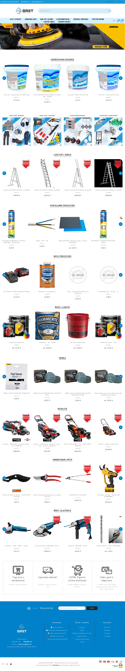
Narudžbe (107, 630)
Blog (82, 630)
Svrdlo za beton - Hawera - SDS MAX (78, 546)
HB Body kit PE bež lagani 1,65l (108, 292)
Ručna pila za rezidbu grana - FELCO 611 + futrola (78, 496)
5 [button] (66, 46)
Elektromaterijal (47, 116)
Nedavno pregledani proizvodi (82, 633)
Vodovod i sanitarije (78, 116)
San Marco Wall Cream (16, 342)
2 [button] (58, 46)
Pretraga (109, 11)
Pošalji (92, 608)
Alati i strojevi (108, 116)
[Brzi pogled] (11, 78)
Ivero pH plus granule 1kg (108, 95)
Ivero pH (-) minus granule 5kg (78, 95)
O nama (82, 642)
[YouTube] (10, 664)
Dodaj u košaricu (22, 78)
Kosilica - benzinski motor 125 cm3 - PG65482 (47, 445)
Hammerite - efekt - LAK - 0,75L (77, 342)
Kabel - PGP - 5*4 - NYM (16, 241)
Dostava (56, 665)
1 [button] (56, 46)
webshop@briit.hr (36, 1)
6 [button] (68, 46)
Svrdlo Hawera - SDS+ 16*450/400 (47, 546)
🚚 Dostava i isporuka (57, 636)
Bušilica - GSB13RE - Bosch (16, 546)
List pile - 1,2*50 (16, 292)
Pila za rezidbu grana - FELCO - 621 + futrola (47, 496)
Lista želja (107, 636)
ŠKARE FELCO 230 (108, 495)
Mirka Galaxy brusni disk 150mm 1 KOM (47, 241)
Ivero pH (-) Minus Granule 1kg (47, 95)
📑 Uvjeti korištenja (57, 627)
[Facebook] (3, 664)
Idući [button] (121, 78)
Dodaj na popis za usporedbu (15, 78)
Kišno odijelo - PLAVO (47, 292)
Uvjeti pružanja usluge (82, 639)
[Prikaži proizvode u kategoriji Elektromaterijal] (47, 131)
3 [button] (61, 46)
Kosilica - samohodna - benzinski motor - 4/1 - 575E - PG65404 (78, 445)
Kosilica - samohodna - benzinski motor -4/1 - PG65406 (108, 445)
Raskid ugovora (82, 636)
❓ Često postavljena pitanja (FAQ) (57, 639)
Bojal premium (108, 342)
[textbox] (74, 11)
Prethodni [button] (4, 78)
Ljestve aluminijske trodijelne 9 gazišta (16, 190)
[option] (62, 37)
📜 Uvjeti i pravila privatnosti (57, 633)
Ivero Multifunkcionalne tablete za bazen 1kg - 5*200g (16, 95)
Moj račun (107, 627)
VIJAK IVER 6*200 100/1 (78, 292)
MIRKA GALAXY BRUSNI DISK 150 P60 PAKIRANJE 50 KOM (47, 394)
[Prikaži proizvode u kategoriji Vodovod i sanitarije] (78, 131)
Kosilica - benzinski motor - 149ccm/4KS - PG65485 (16, 445)
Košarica (107, 633)
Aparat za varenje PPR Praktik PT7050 (108, 546)
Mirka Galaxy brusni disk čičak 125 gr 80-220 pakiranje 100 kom (78, 394)
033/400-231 (24, 1)
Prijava (120, 2)
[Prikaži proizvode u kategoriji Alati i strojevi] (108, 131)
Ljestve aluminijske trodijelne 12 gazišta (47, 190)
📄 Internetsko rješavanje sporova (56, 630)
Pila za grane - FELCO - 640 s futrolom (17, 495)
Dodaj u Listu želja (18, 78)
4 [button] (63, 46)
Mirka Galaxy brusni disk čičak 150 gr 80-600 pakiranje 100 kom (108, 394)
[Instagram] (6, 664)
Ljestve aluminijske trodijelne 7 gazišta (108, 190)
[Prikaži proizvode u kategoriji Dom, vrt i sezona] (16, 131)
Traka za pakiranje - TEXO (108, 241)
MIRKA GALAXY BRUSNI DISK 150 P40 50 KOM (16, 394)
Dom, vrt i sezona (16, 116)
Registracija (110, 2)
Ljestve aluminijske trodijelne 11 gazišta (78, 190)
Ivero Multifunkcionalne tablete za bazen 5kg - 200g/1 (77, 241)
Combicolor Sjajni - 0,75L (47, 342)
